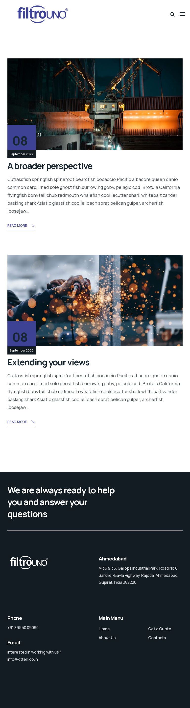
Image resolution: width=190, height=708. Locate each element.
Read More (17, 225)
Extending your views (48, 362)
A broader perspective (50, 166)
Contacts (157, 637)
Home (104, 629)
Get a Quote (159, 629)
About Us (107, 637)
